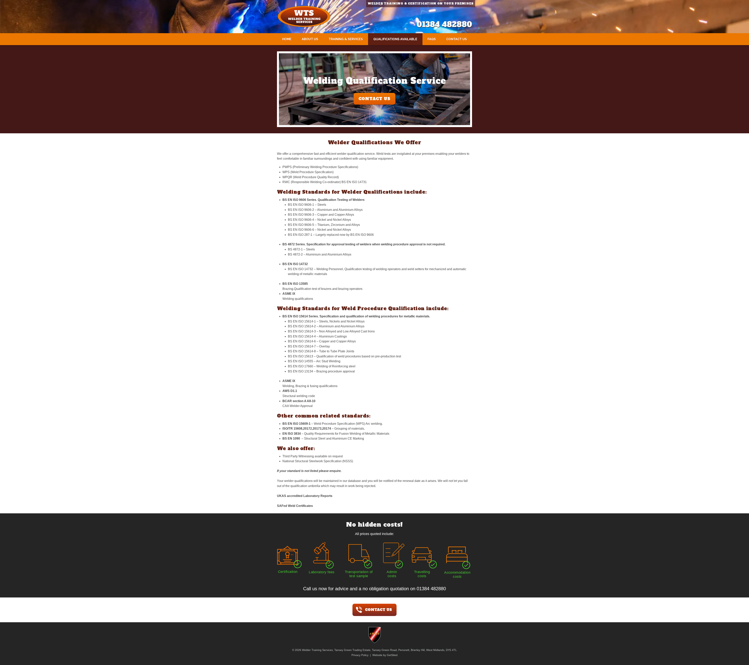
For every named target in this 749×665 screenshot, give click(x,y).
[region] (374, 89)
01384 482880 (444, 24)
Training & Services (346, 39)
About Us (310, 39)
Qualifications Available (395, 39)
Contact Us (456, 39)
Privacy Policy (359, 655)
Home (286, 39)
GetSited (392, 655)
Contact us (378, 609)
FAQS (432, 39)
